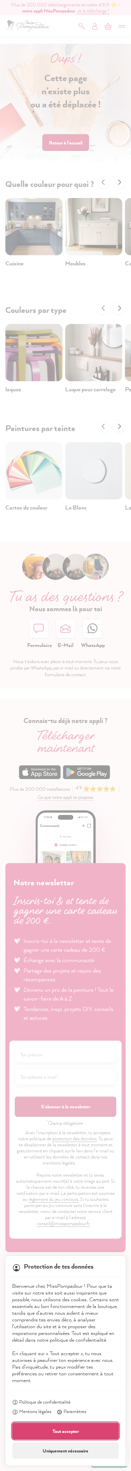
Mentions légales (35, 1411)
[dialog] (65, 735)
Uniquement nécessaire (65, 1450)
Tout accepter (65, 1431)
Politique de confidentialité (45, 1402)
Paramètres (74, 1411)
